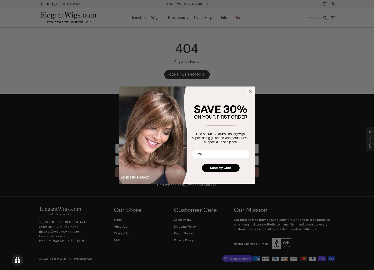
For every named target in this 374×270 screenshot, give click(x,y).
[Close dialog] (250, 91)
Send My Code (221, 168)
